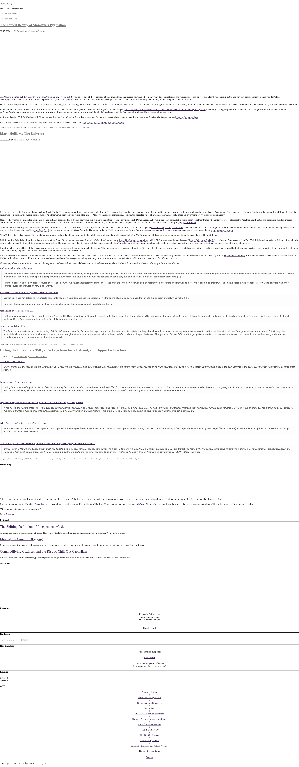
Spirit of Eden (189, 222)
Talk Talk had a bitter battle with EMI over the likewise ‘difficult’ (156, 109)
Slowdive (70, 127)
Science (103, 459)
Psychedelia (95, 459)
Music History (85, 459)
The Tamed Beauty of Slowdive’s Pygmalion (33, 25)
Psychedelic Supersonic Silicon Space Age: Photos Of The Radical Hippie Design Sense (41, 402)
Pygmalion (50, 96)
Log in (42, 763)
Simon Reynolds (69, 344)
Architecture (47, 459)
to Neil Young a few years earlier (167, 227)
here (196, 117)
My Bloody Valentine (234, 255)
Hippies (76, 459)
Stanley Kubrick (123, 459)
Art (54, 459)
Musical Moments (16, 127)
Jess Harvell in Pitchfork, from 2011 (17, 310)
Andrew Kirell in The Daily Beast (16, 268)
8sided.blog (5, 499)
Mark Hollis (49, 344)
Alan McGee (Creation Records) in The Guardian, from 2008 (29, 292)
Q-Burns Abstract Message (150, 504)
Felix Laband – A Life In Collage (15, 382)
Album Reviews (34, 127)
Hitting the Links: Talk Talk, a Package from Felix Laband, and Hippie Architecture (63, 350)
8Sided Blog (6, 3)
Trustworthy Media (149, 740)
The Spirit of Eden (196, 109)
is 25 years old (62, 96)
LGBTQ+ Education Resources (149, 713)
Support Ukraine (149, 692)
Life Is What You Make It (201, 240)
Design (59, 459)
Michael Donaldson (35, 504)
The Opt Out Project (149, 735)
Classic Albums (34, 344)
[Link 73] (149, 602)
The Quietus (86, 127)
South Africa (111, 459)
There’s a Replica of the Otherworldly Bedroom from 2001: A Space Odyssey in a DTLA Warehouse (47, 443)
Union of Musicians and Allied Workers (149, 745)
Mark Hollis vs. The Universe (22, 133)
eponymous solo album (222, 230)
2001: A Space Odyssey (34, 459)
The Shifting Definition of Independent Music (32, 526)
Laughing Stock (41, 230)
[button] (149, 677)
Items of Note (15, 459)
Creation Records (47, 127)
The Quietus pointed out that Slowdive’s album (22, 96)
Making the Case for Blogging (21, 539)
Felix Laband (67, 459)
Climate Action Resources (149, 703)
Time (139, 459)
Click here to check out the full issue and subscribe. (103, 122)
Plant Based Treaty (149, 729)
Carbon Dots (149, 708)
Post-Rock (62, 127)
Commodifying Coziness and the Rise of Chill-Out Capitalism (43, 551)
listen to (179, 117)
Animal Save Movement (149, 724)
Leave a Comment (38, 31)
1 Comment (35, 139)
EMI (56, 127)
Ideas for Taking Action (149, 697)
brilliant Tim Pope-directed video (132, 240)
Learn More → (7, 514)
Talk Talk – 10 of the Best (12, 361)
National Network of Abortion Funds (149, 719)
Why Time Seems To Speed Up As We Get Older (23, 423)
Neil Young (58, 344)
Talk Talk (78, 127)
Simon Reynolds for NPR (12, 326)
